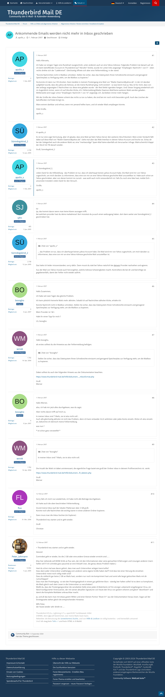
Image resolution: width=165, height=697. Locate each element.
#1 (153, 55)
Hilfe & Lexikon (93, 618)
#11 (152, 542)
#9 (153, 444)
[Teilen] (157, 43)
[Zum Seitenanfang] (161, 693)
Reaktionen (12, 565)
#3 (153, 163)
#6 (153, 286)
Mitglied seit (12, 81)
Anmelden (132, 3)
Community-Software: (129, 678)
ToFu (54, 621)
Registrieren (145, 3)
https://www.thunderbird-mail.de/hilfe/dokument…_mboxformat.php (65, 376)
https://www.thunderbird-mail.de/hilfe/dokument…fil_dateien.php (63, 473)
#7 (153, 335)
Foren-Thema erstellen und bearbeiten (69, 679)
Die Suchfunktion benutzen (64, 667)
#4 (153, 203)
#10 (152, 494)
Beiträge (11, 78)
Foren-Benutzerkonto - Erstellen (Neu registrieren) (68, 673)
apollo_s (21, 37)
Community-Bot (22, 633)
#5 (153, 238)
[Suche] (155, 3)
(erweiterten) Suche (69, 618)
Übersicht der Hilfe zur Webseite (66, 663)
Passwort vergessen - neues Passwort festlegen (72, 683)
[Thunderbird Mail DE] (82, 13)
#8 (153, 398)
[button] (118, 3)
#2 (153, 127)
